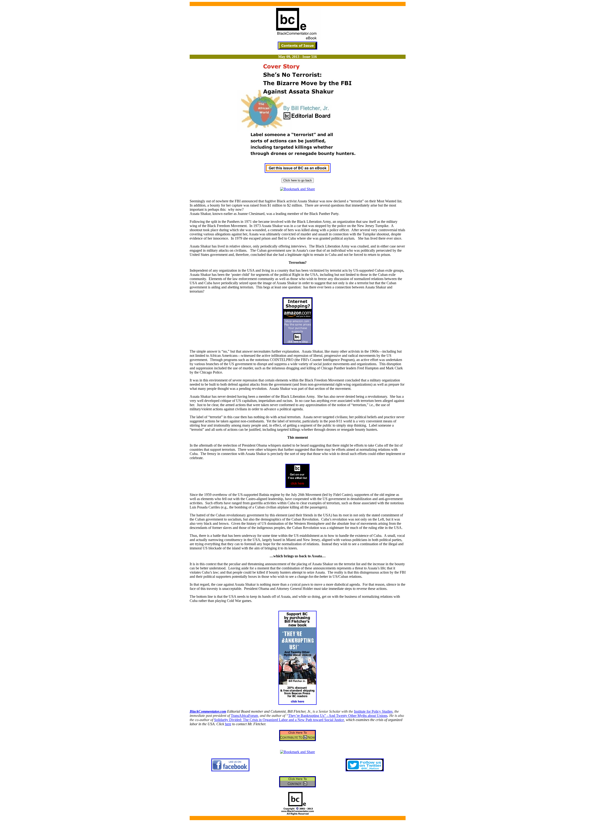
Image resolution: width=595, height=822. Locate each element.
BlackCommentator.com (208, 711)
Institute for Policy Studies (373, 711)
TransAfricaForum (244, 716)
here (228, 724)
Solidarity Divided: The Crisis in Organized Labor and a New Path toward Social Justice (279, 720)
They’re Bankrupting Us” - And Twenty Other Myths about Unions (337, 716)
